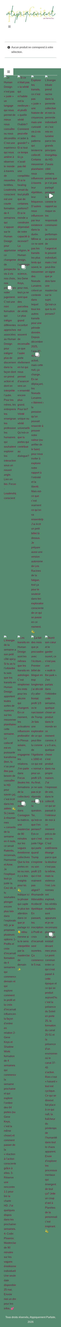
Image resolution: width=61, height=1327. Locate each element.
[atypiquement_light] (30, 6)
